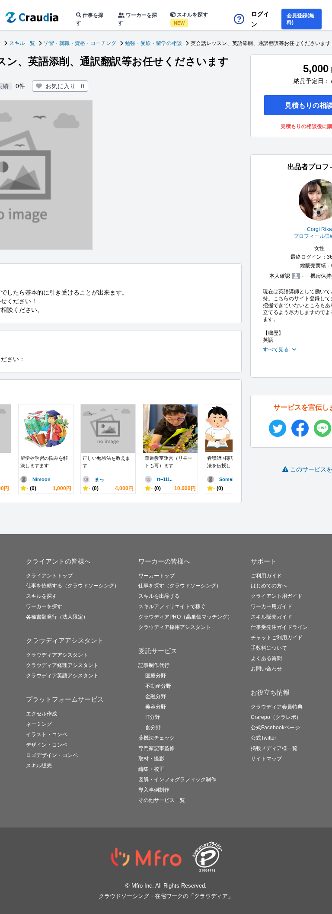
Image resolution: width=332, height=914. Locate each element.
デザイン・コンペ (46, 745)
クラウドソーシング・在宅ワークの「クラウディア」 (166, 896)
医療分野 (155, 676)
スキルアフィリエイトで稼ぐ (172, 606)
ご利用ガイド (266, 576)
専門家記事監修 (156, 748)
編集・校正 (151, 769)
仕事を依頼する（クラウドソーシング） (72, 586)
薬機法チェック (156, 738)
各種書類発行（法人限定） (57, 617)
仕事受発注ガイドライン (279, 627)
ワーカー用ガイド (271, 606)
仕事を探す (89, 19)
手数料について (269, 648)
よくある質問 (266, 658)
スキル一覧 (22, 43)
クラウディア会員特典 (277, 707)
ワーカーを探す (137, 19)
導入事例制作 (153, 790)
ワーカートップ (156, 576)
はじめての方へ (269, 586)
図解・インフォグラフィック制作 (177, 779)
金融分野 (155, 696)
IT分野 (152, 717)
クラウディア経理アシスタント (62, 665)
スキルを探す (191, 19)
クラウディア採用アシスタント (174, 627)
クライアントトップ (49, 576)
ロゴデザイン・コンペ (52, 755)
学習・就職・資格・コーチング (80, 43)
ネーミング (39, 724)
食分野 (153, 728)
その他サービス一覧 (161, 800)
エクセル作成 (41, 714)
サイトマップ (266, 759)
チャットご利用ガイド (277, 638)
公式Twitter (263, 738)
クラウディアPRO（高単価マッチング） (185, 617)
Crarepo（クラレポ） (276, 717)
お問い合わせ (266, 669)
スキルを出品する (159, 596)
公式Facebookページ (275, 728)
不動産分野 (158, 686)
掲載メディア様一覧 (274, 748)
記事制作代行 (153, 665)
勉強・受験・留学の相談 (153, 43)
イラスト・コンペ (46, 734)
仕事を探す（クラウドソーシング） (179, 586)
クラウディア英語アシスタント (62, 676)
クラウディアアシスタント (57, 655)
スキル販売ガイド (271, 617)
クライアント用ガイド (277, 596)
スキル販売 (39, 766)
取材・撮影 (151, 759)
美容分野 (155, 707)
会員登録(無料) (300, 19)
